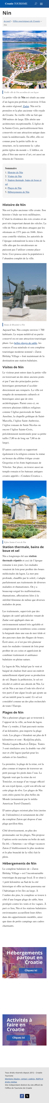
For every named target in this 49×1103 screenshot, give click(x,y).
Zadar (26, 106)
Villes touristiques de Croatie (26, 21)
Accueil (7, 21)
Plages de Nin (15, 188)
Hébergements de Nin (18, 192)
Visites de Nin (15, 176)
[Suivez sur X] (27, 1096)
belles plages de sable (25, 343)
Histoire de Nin (15, 172)
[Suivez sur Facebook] (22, 1096)
